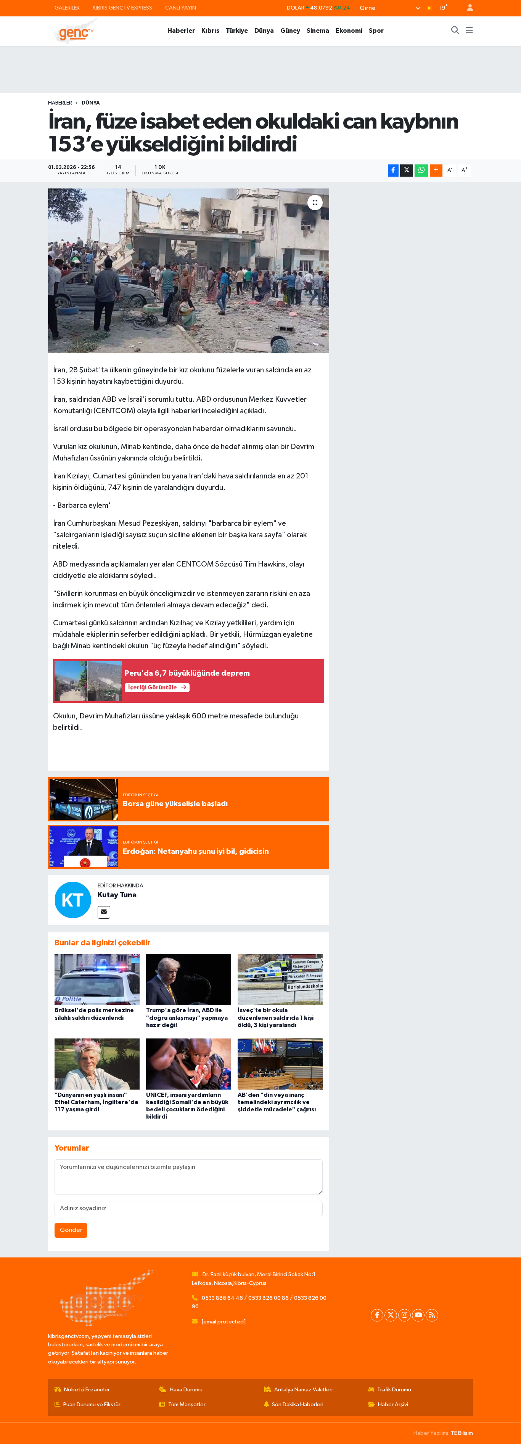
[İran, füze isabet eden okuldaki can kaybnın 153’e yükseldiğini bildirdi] (188, 270)
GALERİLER (67, 8)
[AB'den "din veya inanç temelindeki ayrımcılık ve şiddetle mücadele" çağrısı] (280, 1064)
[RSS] (432, 1315)
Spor (376, 30)
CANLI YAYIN (180, 8)
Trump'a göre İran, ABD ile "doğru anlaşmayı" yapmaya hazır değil (187, 1017)
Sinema (318, 30)
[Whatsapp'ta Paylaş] (421, 170)
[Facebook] (377, 1315)
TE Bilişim (462, 1433)
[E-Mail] (104, 912)
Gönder (71, 1230)
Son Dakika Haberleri (297, 1404)
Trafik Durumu (394, 1389)
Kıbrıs (210, 30)
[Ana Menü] (469, 31)
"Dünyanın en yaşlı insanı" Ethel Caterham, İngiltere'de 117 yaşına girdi (96, 1102)
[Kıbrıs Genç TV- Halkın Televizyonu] (75, 30)
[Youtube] (418, 1315)
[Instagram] (404, 1315)
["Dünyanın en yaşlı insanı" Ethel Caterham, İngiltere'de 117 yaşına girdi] (97, 1064)
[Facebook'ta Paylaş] (393, 170)
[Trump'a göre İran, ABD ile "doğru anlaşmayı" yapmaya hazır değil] (188, 979)
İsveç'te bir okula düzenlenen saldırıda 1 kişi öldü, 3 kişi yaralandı (276, 1017)
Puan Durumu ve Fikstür (92, 1404)
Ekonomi (349, 30)
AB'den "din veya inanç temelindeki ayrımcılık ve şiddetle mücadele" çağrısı (277, 1102)
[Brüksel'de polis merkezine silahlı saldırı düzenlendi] (97, 979)
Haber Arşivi (393, 1404)
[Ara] (455, 31)
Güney (290, 30)
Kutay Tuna (117, 895)
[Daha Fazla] (436, 170)
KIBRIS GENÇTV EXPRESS (122, 8)
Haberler (181, 30)
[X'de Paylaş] (406, 170)
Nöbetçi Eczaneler (87, 1389)
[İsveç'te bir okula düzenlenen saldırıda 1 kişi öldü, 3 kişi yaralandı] (280, 979)
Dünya (264, 30)
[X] (390, 1315)
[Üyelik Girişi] (467, 8)
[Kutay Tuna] (73, 900)
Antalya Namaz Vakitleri (303, 1389)
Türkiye (237, 30)
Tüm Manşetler (187, 1404)
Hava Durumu (186, 1389)
